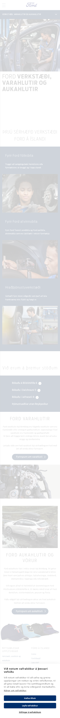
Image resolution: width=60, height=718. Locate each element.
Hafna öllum (30, 698)
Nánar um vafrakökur (15, 690)
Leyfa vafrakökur (30, 705)
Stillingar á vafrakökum (30, 712)
